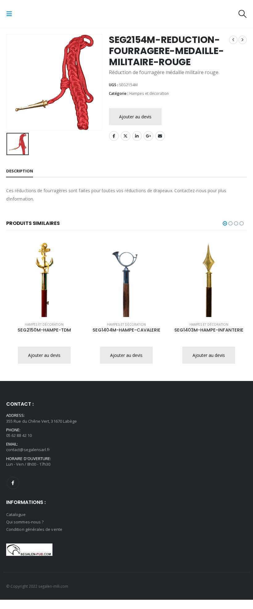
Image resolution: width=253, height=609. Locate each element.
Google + (148, 136)
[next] (242, 40)
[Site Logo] (33, 14)
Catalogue (16, 514)
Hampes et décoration (149, 93)
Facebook (114, 136)
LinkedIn (137, 136)
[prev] (233, 40)
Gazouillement (126, 136)
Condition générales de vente (34, 529)
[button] (11, 14)
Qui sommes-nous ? (25, 522)
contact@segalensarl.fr (28, 449)
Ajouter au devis (135, 117)
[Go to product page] (44, 279)
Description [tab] (19, 171)
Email (160, 136)
